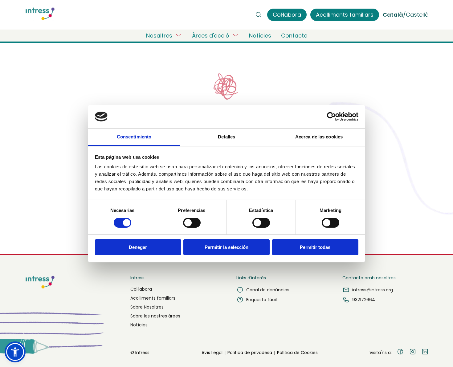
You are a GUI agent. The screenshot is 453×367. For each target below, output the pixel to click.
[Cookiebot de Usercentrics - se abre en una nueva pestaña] (331, 116)
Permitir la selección (226, 247)
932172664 (363, 300)
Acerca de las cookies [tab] (319, 136)
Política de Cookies (297, 352)
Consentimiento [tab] (134, 136)
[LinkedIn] (425, 352)
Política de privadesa (249, 352)
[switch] (192, 223)
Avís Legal (212, 352)
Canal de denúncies (267, 290)
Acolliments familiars (152, 298)
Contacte (294, 35)
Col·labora (141, 289)
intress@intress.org (372, 290)
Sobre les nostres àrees (155, 316)
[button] (15, 352)
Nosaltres (159, 35)
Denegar (138, 247)
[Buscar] (258, 15)
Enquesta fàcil (261, 300)
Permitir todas (315, 247)
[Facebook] (400, 352)
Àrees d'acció (210, 35)
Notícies (260, 35)
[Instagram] (412, 352)
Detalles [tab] (226, 136)
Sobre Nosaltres (147, 307)
